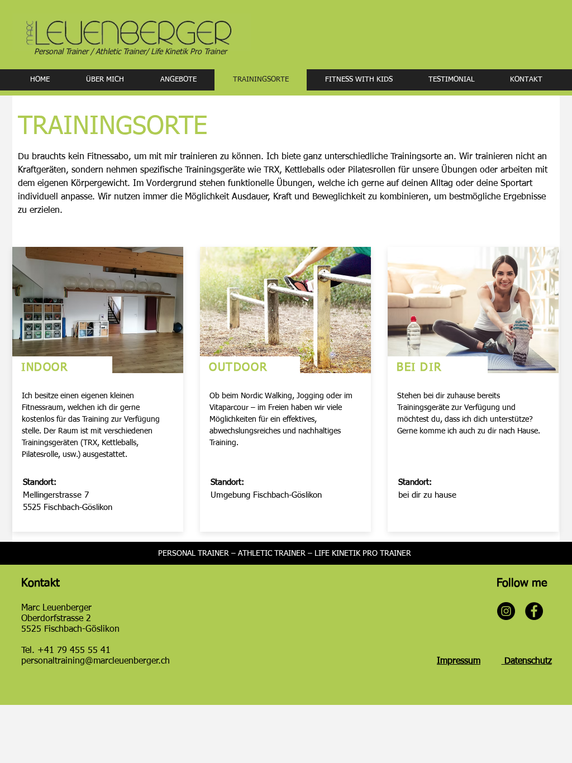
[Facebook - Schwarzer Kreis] (534, 611)
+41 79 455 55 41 (74, 650)
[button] (178, 79)
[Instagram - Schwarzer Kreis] (506, 611)
